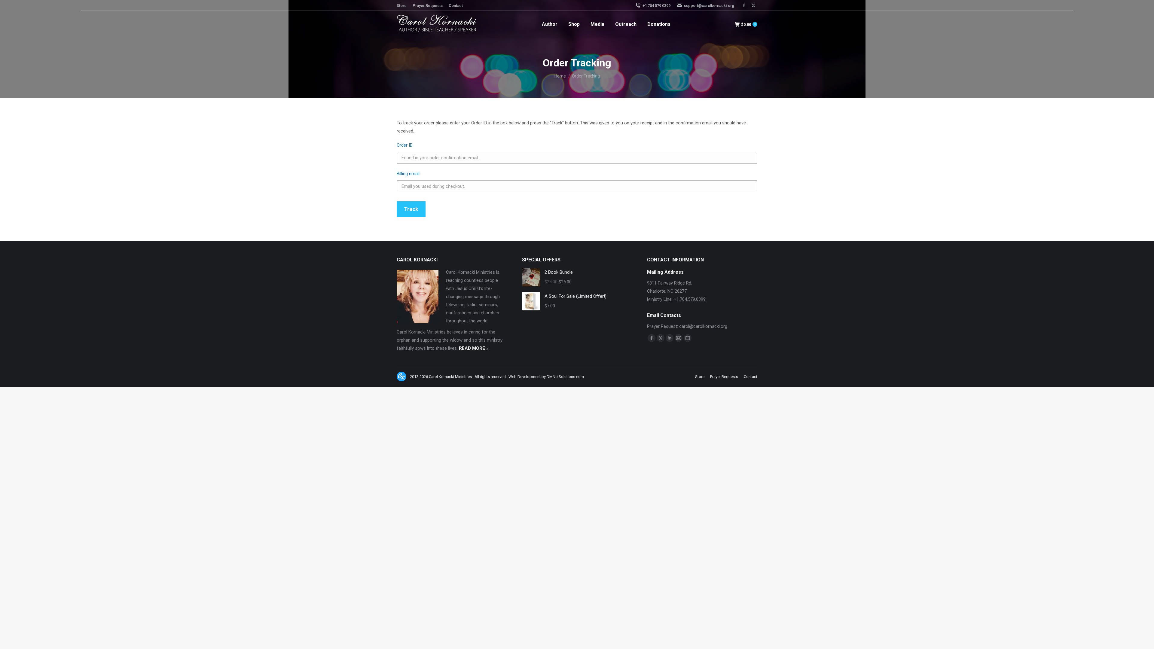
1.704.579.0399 (691, 299)
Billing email (408, 173)
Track (411, 209)
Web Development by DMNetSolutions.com (546, 376)
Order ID (405, 145)
